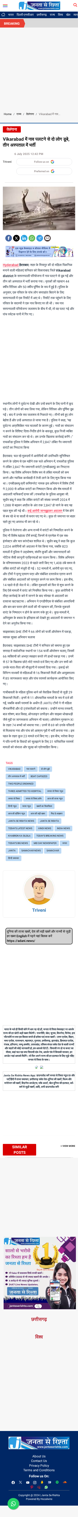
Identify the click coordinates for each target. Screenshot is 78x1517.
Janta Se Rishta (49, 821)
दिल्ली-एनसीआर (25, 15)
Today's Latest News (20, 828)
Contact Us (39, 1461)
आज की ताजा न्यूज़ (54, 798)
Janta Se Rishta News (21, 821)
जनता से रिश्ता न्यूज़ (55, 791)
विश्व (60, 15)
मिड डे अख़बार (56, 813)
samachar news (31, 850)
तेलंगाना (30, 114)
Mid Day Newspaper (45, 843)
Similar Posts (19, 1150)
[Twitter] (16, 237)
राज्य (52, 15)
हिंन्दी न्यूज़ (12, 806)
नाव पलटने (30, 769)
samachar (53, 850)
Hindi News (44, 828)
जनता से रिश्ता (14, 798)
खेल (68, 15)
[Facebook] (8, 237)
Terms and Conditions (39, 1470)
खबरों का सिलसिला (44, 806)
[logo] (39, 5)
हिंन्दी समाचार (13, 858)
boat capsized (39, 776)
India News (63, 828)
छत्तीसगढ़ (42, 15)
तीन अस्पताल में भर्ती (16, 776)
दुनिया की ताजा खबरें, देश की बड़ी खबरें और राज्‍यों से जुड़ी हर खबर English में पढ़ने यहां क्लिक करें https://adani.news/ (39, 936)
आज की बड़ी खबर (38, 813)
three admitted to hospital (24, 791)
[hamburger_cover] (5, 5)
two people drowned (21, 783)
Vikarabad (14, 769)
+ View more (68, 1146)
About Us (39, 1456)
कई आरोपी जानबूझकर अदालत (45, 511)
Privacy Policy (39, 1465)
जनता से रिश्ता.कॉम (33, 798)
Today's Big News (18, 843)
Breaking (12, 23)
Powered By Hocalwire (39, 1498)
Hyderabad (11, 265)
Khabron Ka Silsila (19, 835)
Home (8, 114)
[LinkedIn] (24, 237)
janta (12, 850)
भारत (11, 15)
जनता (64, 843)
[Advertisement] (39, 68)
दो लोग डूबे (45, 769)
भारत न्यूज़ (26, 806)
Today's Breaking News (49, 835)
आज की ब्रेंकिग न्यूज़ (16, 813)
